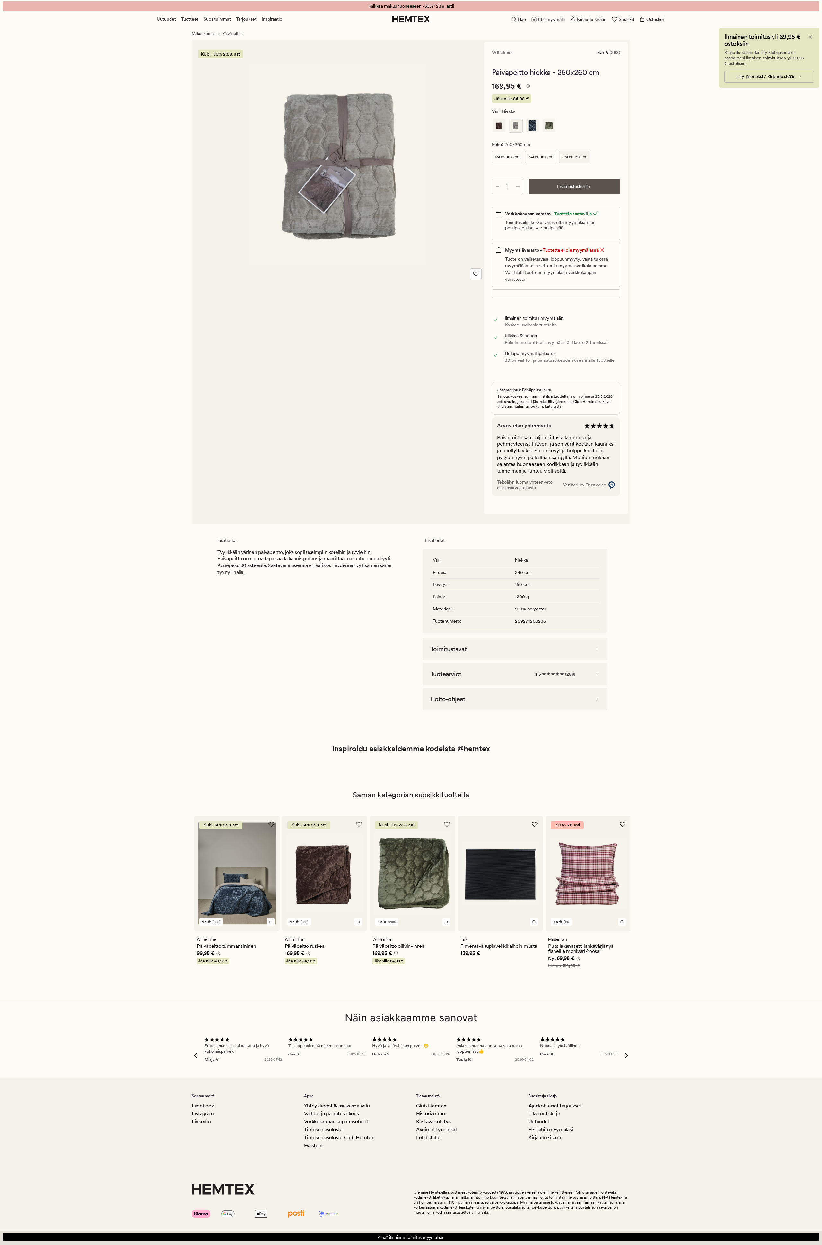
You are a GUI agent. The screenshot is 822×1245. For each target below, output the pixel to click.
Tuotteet (189, 19)
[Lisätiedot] (527, 87)
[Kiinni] (810, 37)
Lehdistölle (428, 1137)
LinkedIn (201, 1121)
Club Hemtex (431, 1106)
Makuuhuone (203, 33)
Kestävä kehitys (433, 1121)
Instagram (203, 1113)
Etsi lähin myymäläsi (551, 1129)
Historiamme (430, 1113)
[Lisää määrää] (517, 186)
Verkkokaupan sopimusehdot (336, 1121)
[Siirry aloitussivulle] (411, 19)
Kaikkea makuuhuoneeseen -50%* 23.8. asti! (411, 6)
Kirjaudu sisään (545, 1137)
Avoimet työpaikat (436, 1129)
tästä (557, 406)
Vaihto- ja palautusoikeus (331, 1113)
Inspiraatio (272, 19)
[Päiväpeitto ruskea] (499, 125)
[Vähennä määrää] (497, 186)
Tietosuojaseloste (323, 1129)
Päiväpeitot (232, 33)
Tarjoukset (246, 19)
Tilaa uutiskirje (544, 1113)
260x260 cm (575, 156)
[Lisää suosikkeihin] (476, 274)
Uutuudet (166, 19)
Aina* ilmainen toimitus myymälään (411, 1237)
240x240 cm (541, 156)
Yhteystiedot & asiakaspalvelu (337, 1106)
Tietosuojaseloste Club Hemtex (339, 1137)
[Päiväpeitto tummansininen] (532, 125)
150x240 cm (507, 156)
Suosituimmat (217, 19)
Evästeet (313, 1146)
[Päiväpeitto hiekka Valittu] (515, 125)
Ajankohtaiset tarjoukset (555, 1106)
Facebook (203, 1106)
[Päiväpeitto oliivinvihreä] (549, 125)
